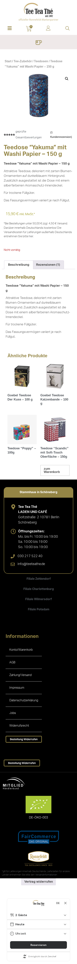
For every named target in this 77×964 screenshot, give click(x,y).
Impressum (16, 687)
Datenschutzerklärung (23, 700)
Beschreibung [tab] (18, 264)
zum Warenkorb (52, 470)
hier (31, 236)
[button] (9, 28)
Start (8, 61)
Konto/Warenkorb (21, 649)
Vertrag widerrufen (38, 881)
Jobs (12, 713)
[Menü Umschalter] (38, 43)
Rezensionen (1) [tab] (48, 264)
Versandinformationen (46, 875)
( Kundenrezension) (61, 134)
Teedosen (41, 61)
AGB (12, 662)
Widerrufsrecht (19, 725)
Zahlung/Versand (20, 675)
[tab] (38, 492)
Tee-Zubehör (23, 61)
